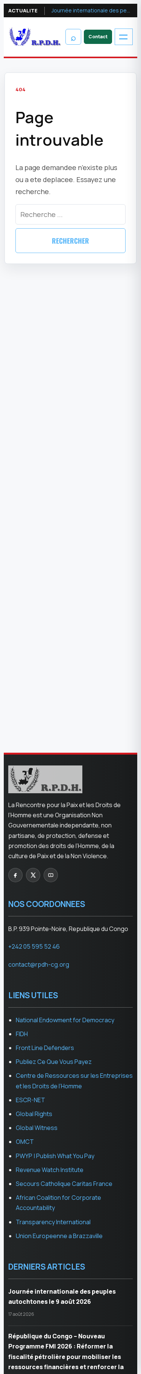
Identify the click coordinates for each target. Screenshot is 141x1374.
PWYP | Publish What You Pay (55, 1156)
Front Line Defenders (45, 1048)
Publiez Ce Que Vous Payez (54, 1062)
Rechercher (70, 241)
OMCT (25, 1141)
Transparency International (53, 1222)
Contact (98, 37)
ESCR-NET (30, 1100)
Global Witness (37, 1128)
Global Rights (34, 1114)
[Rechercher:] (70, 214)
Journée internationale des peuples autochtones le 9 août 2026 (92, 10)
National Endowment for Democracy (65, 1020)
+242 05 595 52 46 (34, 946)
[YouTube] (51, 875)
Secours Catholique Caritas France (64, 1184)
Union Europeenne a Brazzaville (59, 1236)
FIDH (22, 1034)
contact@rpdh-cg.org (38, 964)
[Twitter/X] (33, 875)
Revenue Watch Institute (49, 1170)
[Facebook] (15, 875)
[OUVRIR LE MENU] (124, 37)
